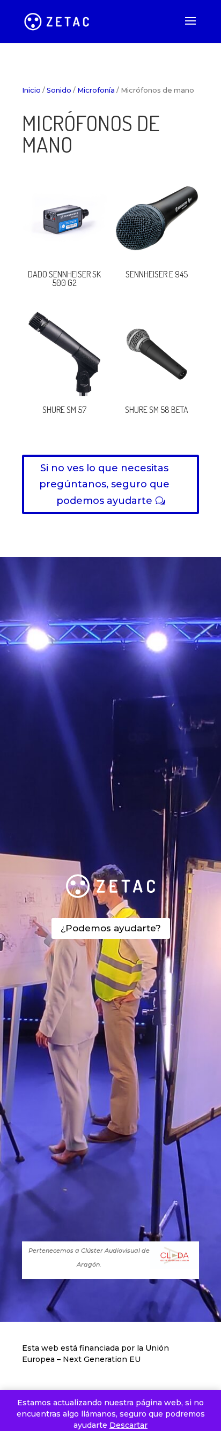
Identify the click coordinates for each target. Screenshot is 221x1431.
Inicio (31, 90)
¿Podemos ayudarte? (111, 928)
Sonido (59, 90)
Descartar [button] (128, 1425)
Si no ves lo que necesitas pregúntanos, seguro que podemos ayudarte (104, 484)
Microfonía (96, 90)
